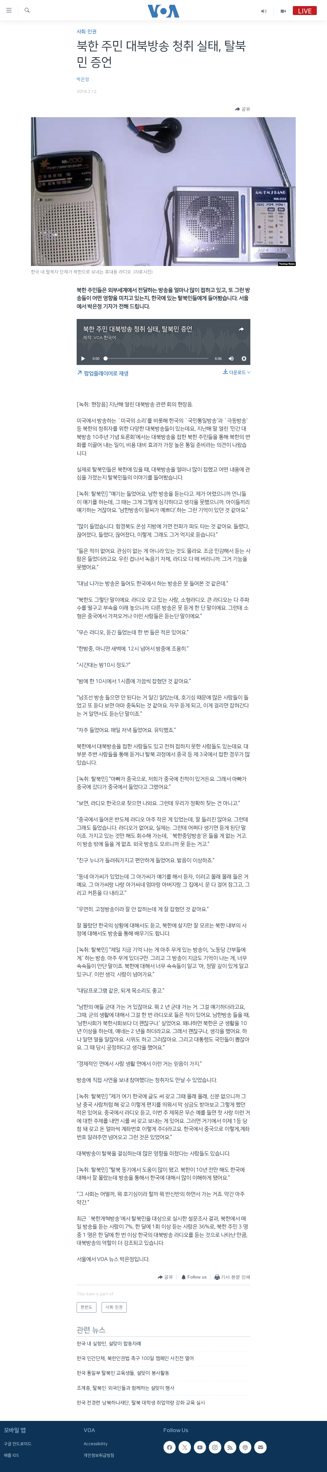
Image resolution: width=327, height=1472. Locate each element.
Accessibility (96, 1444)
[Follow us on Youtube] (200, 1447)
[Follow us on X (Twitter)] (185, 1447)
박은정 (83, 79)
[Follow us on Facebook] (170, 1447)
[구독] (260, 1447)
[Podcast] (245, 1447)
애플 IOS (11, 1455)
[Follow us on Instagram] (215, 1447)
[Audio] (264, 11)
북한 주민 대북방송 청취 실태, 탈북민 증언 (137, 329)
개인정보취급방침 (99, 1455)
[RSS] (230, 1447)
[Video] (283, 11)
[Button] (242, 109)
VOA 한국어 (105, 337)
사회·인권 (86, 31)
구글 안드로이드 (18, 1444)
